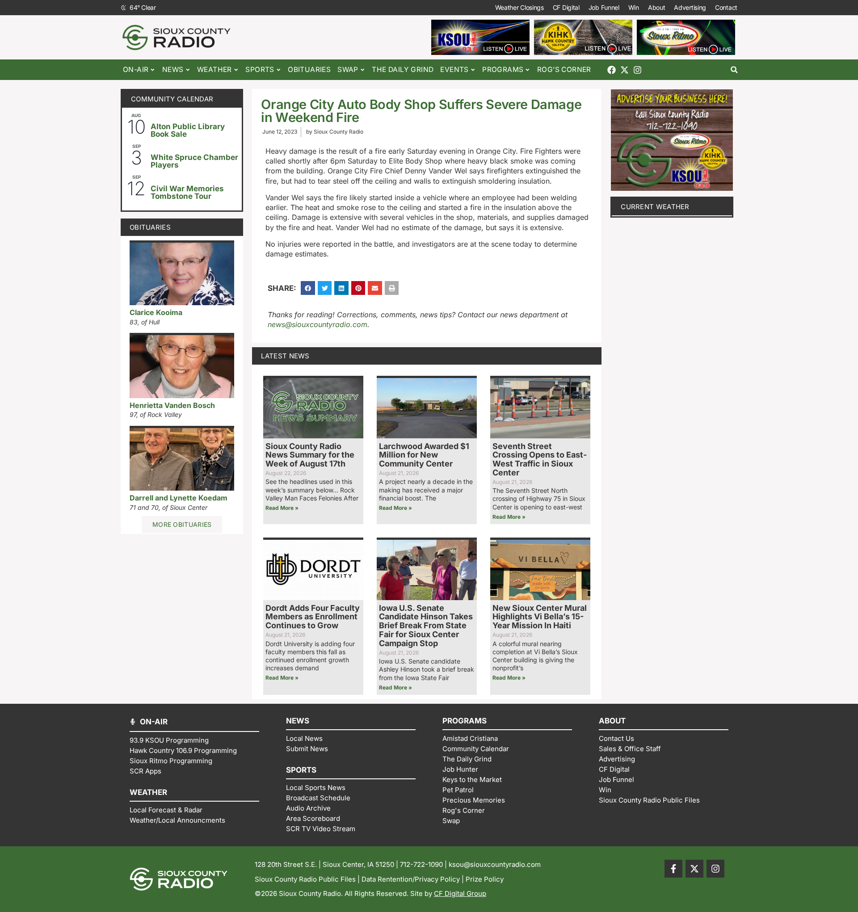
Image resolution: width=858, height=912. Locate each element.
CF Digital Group (460, 893)
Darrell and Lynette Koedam (178, 497)
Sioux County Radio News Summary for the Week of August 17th (309, 455)
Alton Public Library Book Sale (188, 130)
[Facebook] (611, 70)
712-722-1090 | (424, 864)
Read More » (282, 507)
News (173, 69)
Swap (347, 69)
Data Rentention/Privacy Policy (411, 879)
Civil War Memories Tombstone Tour (187, 192)
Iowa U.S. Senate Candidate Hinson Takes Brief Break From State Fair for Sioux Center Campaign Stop (426, 625)
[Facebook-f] (673, 869)
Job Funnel (604, 7)
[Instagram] (637, 70)
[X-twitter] (624, 70)
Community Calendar (172, 99)
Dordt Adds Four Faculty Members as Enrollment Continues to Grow (312, 616)
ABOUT (612, 720)
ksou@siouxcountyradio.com (495, 864)
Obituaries (309, 69)
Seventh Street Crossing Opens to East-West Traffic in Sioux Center (539, 459)
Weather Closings (519, 7)
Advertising (690, 7)
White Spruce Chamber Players (194, 161)
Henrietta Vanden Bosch (172, 405)
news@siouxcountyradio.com (317, 324)
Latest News (285, 356)
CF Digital (566, 7)
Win (633, 7)
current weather (655, 206)
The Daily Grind (402, 69)
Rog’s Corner (564, 69)
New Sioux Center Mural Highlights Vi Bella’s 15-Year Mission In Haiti (539, 616)
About (656, 7)
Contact (726, 7)
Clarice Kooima (156, 312)
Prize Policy (485, 879)
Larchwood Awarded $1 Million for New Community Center (424, 455)
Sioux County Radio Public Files (305, 879)
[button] (734, 70)
